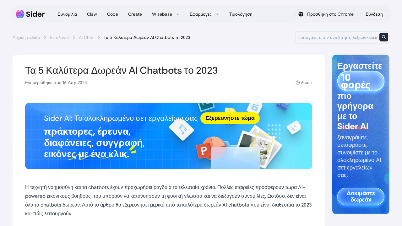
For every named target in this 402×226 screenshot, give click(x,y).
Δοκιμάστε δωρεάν (361, 196)
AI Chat (86, 37)
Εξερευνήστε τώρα (230, 118)
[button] (168, 136)
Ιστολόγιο (59, 37)
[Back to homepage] (30, 14)
